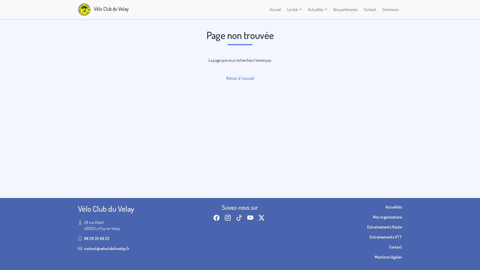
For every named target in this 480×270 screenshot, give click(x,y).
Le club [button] (293, 9)
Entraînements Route (384, 227)
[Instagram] (229, 218)
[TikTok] (240, 218)
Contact (370, 9)
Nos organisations (387, 217)
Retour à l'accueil (240, 78)
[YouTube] (251, 218)
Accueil (275, 9)
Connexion (390, 9)
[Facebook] (218, 218)
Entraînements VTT (386, 237)
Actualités (394, 207)
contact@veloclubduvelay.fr (107, 248)
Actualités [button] (316, 9)
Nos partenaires (346, 9)
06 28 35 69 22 (97, 238)
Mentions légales (388, 257)
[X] (262, 218)
